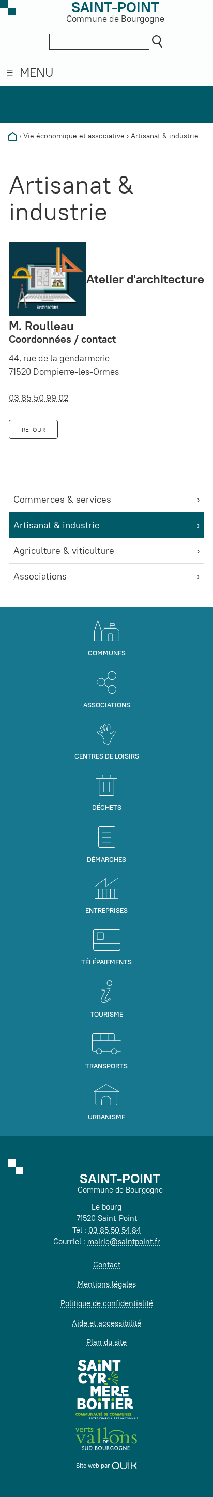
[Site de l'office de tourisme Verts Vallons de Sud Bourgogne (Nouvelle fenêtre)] (106, 1438)
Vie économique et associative (74, 135)
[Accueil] (12, 135)
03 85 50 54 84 (114, 1230)
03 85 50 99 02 (38, 398)
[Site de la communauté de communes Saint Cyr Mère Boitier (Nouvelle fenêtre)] (106, 1389)
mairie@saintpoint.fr (123, 1241)
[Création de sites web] (124, 1465)
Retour (33, 429)
